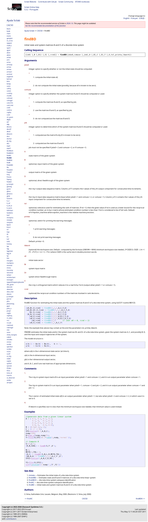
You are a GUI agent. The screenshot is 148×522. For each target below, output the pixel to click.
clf (27, 465)
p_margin (10, 296)
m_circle (10, 41)
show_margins (12, 335)
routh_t (9, 45)
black (8, 29)
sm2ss (9, 342)
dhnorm (9, 134)
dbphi (9, 120)
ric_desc (9, 318)
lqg (8, 249)
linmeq (9, 244)
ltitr (8, 258)
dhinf (8, 131)
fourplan (10, 170)
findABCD (10, 153)
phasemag (10, 304)
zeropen (9, 383)
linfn (8, 241)
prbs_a (9, 308)
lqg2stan (10, 251)
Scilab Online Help (31, 7)
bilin (8, 81)
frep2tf (9, 172)
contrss (9, 110)
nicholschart (11, 277)
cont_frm (10, 103)
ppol (8, 306)
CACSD (10, 25)
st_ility (9, 356)
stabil (9, 359)
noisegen (10, 280)
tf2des (9, 368)
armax (9, 69)
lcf (7, 230)
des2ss (9, 127)
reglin (9, 313)
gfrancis (9, 194)
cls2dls (9, 96)
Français (134, 18)
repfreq (9, 316)
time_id (9, 373)
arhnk (9, 57)
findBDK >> (140, 498)
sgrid (8, 48)
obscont (9, 287)
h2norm (9, 198)
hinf (8, 215)
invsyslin (10, 222)
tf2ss (8, 371)
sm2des (9, 339)
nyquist (9, 43)
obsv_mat (10, 292)
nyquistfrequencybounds (15, 282)
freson (9, 177)
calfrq (9, 88)
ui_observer (11, 378)
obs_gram (10, 284)
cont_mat (10, 105)
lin (7, 237)
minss (9, 268)
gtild (8, 196)
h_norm (9, 208)
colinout (9, 98)
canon (9, 91)
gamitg (9, 186)
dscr (8, 136)
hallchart (10, 210)
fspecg (9, 179)
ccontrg (9, 93)
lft (7, 234)
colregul (9, 100)
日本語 (141, 18)
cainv (8, 86)
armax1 (9, 72)
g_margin (10, 184)
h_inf (8, 203)
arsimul (9, 74)
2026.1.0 (69, 23)
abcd (8, 53)
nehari (9, 275)
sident (9, 337)
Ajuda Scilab (13, 20)
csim (8, 115)
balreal (9, 79)
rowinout (10, 325)
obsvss (9, 294)
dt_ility (9, 141)
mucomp (10, 270)
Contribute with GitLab (47, 2)
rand (48, 437)
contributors (11, 519)
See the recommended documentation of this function (45, 26)
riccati (9, 323)
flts (8, 167)
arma (9, 62)
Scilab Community (66, 2)
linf (8, 239)
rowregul (10, 328)
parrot (9, 299)
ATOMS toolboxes (82, 2)
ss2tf (8, 354)
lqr (8, 256)
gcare (9, 189)
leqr (8, 232)
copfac (9, 112)
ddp (8, 124)
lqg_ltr (9, 253)
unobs (9, 380)
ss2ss (9, 351)
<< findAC (29, 498)
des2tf (9, 129)
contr (8, 108)
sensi (8, 332)
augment (10, 77)
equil (8, 146)
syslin (33, 431)
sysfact (9, 363)
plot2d (35, 465)
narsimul (10, 273)
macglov (10, 261)
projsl (9, 311)
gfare (9, 191)
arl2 (8, 60)
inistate (9, 220)
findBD (9, 158)
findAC (9, 155)
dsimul (9, 139)
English (126, 18)
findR (8, 163)
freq (8, 175)
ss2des (9, 349)
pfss (8, 301)
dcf (8, 122)
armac (9, 67)
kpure (9, 225)
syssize (9, 366)
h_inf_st (9, 206)
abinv (9, 55)
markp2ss (10, 263)
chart (8, 33)
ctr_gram (10, 117)
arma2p (9, 65)
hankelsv (10, 213)
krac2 (9, 227)
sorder (9, 344)
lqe (8, 246)
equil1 (9, 148)
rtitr (8, 330)
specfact (10, 347)
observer (10, 289)
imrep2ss (10, 218)
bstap (9, 84)
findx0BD (10, 165)
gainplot (9, 38)
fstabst (9, 182)
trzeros (9, 375)
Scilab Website (30, 2)
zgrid (8, 50)
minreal (9, 265)
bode (8, 31)
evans (9, 36)
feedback (10, 151)
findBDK (9, 160)
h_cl (8, 201)
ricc (8, 320)
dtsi (8, 143)
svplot (9, 361)
